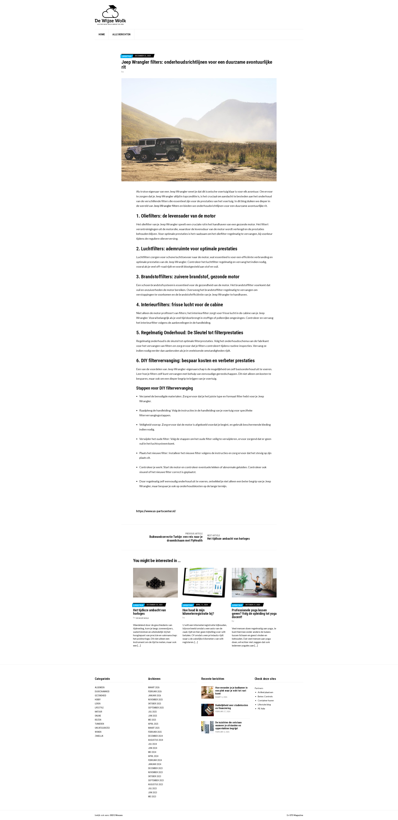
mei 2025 (152, 720)
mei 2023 (152, 796)
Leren (97, 703)
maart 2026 (154, 687)
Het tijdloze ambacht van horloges (149, 612)
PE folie (261, 708)
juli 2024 (152, 744)
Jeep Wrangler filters (166, 205)
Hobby (98, 699)
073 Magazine (296, 815)
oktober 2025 (154, 703)
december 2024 (155, 736)
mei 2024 (152, 752)
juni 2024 (152, 748)
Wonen (98, 732)
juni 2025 (152, 715)
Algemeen (99, 687)
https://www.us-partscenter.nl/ (156, 511)
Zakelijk (99, 736)
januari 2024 (154, 764)
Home (102, 34)
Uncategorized (102, 728)
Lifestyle (126, 56)
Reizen (98, 720)
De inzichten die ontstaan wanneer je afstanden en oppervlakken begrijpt (228, 725)
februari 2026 (155, 691)
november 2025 (155, 699)
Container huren (266, 700)
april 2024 (153, 756)
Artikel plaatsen (265, 692)
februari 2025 (155, 732)
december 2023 (155, 768)
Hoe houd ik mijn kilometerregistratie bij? (198, 612)
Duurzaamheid (102, 691)
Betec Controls (265, 696)
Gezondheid (100, 695)
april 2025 (153, 724)
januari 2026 (154, 695)
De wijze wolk (142, 618)
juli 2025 (152, 711)
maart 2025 (154, 728)
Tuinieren (99, 724)
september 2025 (156, 707)
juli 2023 (152, 788)
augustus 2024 (155, 740)
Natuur (98, 711)
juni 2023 (152, 792)
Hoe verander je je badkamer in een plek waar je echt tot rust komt (231, 690)
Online (98, 715)
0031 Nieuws (116, 815)
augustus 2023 (155, 784)
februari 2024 (155, 760)
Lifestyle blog (264, 704)
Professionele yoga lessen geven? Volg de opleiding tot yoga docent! (254, 613)
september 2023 (156, 780)
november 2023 (155, 772)
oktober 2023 (154, 776)
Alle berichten (121, 34)
